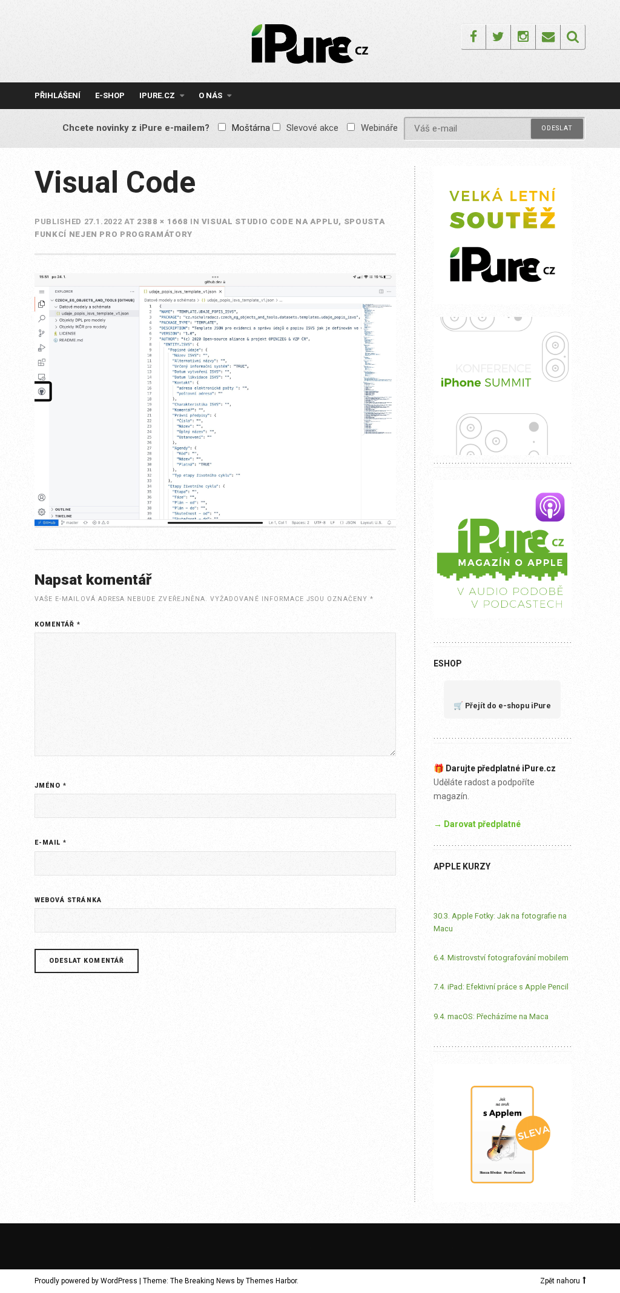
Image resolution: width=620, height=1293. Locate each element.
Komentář (58, 624)
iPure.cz (157, 95)
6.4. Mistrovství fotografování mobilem (501, 957)
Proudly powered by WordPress (86, 1281)
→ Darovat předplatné (477, 824)
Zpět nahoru (560, 1281)
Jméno (51, 785)
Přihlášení (58, 95)
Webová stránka (68, 900)
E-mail (51, 842)
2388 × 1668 (162, 221)
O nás (210, 95)
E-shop (110, 95)
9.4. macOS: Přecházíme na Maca (491, 1016)
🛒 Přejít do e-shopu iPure (502, 705)
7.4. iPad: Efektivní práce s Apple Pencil (501, 986)
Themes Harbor (271, 1281)
